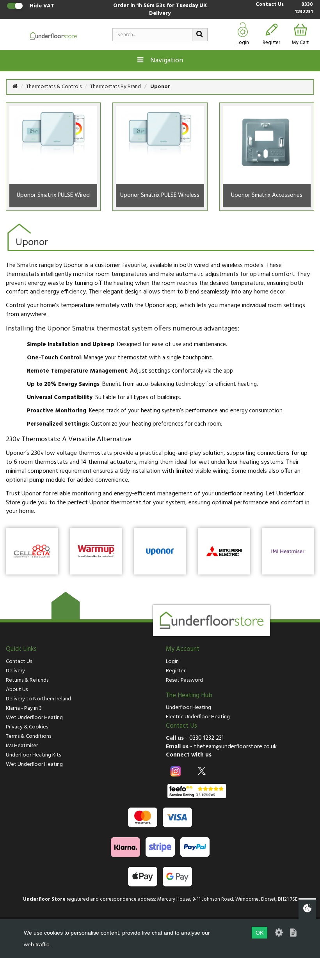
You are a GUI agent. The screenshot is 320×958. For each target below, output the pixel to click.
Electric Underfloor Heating (198, 716)
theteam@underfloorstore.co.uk (235, 746)
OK (259, 933)
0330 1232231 (304, 8)
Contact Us (269, 5)
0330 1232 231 (206, 738)
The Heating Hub (189, 695)
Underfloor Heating (188, 707)
